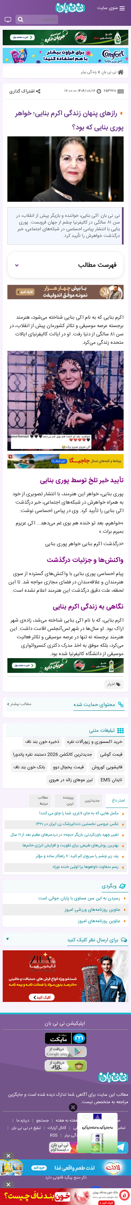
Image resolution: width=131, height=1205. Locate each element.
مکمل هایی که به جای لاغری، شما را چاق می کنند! (79, 813)
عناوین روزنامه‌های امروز (99, 921)
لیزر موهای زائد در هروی (71, 780)
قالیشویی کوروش (107, 767)
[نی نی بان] (70, 7)
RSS (53, 1135)
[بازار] (66, 1066)
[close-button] (73, 1107)
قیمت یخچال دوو (68, 767)
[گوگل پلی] (66, 1052)
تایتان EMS (111, 780)
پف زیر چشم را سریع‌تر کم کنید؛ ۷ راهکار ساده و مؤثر (77, 856)
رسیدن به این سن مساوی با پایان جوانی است (79, 898)
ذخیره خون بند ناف (42, 742)
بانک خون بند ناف (29, 767)
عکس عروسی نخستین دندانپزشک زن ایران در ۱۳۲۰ (77, 824)
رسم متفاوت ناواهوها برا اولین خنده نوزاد (85, 867)
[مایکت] (66, 1038)
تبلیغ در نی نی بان (26, 1128)
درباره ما (22, 1120)
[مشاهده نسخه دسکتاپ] (8, 20)
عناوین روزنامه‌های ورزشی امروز (92, 909)
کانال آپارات (57, 1128)
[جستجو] (20, 20)
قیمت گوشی (111, 754)
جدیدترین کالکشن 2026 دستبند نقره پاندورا (52, 754)
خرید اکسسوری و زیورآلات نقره (94, 742)
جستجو (42, 1120)
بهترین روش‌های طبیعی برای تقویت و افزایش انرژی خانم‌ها (71, 845)
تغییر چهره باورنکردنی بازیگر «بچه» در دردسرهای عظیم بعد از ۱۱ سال (64, 835)
